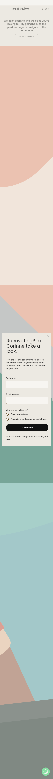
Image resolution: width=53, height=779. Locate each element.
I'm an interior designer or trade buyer (29, 419)
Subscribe (27, 427)
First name (11, 378)
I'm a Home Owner (20, 414)
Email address (12, 394)
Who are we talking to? (17, 410)
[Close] (48, 336)
